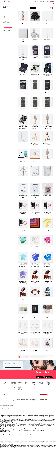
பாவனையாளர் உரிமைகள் (19, 400)
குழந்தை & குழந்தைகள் (13, 382)
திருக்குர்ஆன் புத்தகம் (35, 280)
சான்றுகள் (30, 402)
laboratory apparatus (35, 39)
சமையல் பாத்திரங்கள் (41, 385)
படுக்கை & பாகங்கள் (49, 385)
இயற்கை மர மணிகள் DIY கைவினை (47, 195)
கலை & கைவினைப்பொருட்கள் (6, 12)
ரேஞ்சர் (4, 390)
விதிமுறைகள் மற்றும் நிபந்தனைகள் (21, 402)
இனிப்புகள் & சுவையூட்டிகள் (19, 387)
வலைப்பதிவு (35, 399)
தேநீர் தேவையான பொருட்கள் (20, 383)
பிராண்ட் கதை (39, 399)
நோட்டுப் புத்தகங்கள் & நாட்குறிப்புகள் (23, 246)
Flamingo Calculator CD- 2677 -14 (35, 74)
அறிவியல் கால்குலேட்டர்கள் (23, 108)
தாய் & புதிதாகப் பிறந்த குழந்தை (13, 386)
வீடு (3, 6)
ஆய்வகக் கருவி (48, 382)
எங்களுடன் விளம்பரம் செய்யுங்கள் (24, 399)
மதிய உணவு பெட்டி (41, 383)
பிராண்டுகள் (6, 6)
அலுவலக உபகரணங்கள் (23, 211)
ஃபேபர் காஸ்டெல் (5, 382)
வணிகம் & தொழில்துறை (6, 22)
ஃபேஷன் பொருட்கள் (27, 382)
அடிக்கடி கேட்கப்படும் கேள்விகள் (33, 400)
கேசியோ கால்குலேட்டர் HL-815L (35, 57)
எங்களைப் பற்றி (18, 399)
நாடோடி (4, 385)
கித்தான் (23, 39)
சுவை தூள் (19, 385)
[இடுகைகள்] (47, 394)
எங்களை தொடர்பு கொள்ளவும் (26, 400)
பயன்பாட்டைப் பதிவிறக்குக (44, 399)
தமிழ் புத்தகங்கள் (27, 385)
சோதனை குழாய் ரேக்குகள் (47, 39)
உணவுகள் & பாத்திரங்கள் (42, 384)
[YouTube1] (51, 394)
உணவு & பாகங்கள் (13, 387)
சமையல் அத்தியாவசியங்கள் (20, 389)
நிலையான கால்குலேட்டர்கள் (35, 56)
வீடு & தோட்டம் (5, 17)
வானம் (26, 383)
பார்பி (4, 383)
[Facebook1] (41, 394)
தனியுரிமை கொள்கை (40, 400)
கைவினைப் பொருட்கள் (34, 384)
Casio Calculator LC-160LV (23, 74)
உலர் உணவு (19, 384)
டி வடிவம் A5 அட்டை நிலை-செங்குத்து (23, 143)
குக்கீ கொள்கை (49, 400)
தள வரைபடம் (26, 402)
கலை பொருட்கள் (35, 125)
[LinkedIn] (45, 394)
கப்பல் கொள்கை (45, 400)
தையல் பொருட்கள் (34, 382)
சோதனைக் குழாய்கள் (23, 56)
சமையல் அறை (41, 382)
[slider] (12, 27)
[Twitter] (49, 394)
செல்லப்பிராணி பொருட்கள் (6, 21)
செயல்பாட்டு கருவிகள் (13, 384)
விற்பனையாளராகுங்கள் (31, 399)
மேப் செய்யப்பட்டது (5, 384)
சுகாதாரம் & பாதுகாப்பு (49, 384)
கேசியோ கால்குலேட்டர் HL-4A (47, 57)
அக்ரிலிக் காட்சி (23, 142)
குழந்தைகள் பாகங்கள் (13, 383)
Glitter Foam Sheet (35, 229)
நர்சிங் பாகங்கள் (48, 383)
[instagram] (43, 394)
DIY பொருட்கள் (34, 385)
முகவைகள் (35, 177)
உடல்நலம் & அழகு (5, 16)
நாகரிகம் (26, 384)
